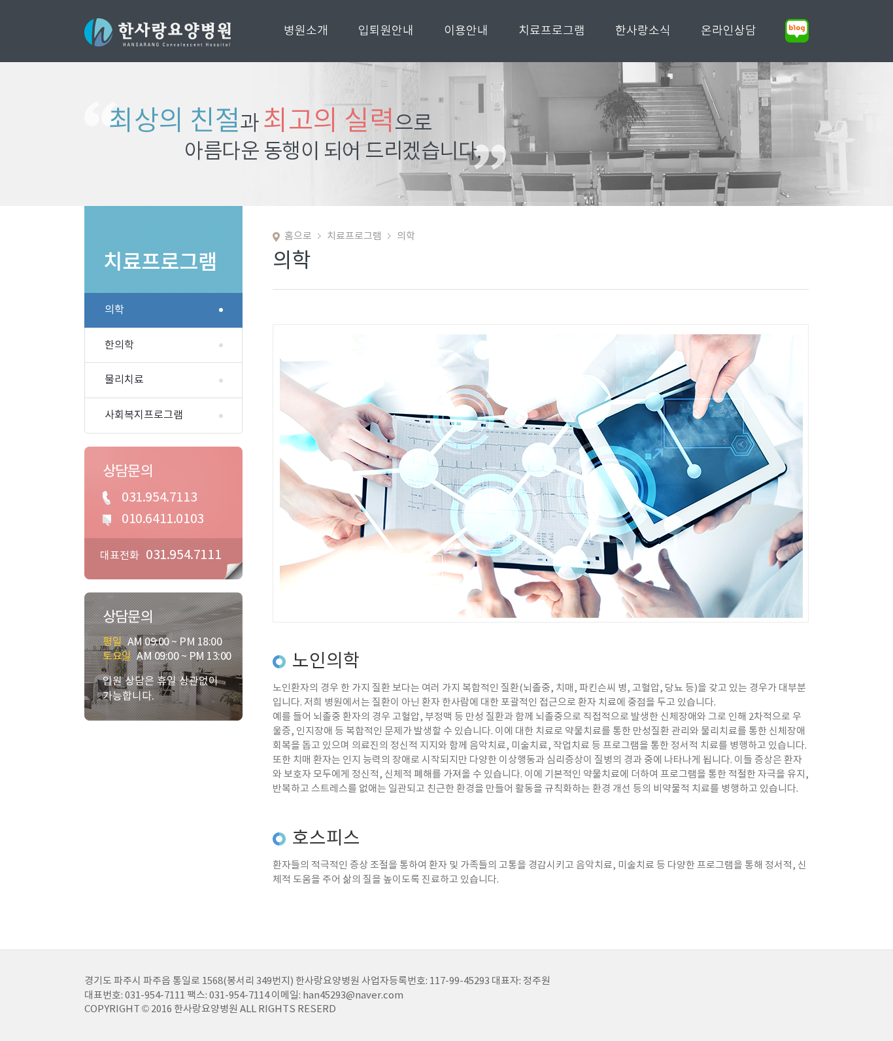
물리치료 (124, 380)
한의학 (119, 345)
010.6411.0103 (163, 519)
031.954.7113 (159, 497)
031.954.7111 (183, 555)
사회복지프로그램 (144, 415)
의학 (114, 310)
